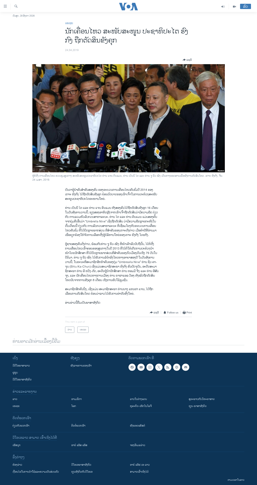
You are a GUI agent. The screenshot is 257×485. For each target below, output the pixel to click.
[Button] (187, 60)
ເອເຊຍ (69, 23)
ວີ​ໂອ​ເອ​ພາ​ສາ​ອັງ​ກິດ (81, 465)
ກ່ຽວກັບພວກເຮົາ (21, 426)
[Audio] (223, 6)
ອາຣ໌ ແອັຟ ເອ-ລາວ (140, 465)
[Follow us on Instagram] (150, 367)
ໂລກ (73, 406)
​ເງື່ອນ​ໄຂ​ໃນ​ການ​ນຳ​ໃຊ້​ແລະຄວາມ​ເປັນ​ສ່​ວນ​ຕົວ (36, 472)
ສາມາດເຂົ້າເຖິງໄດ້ (139, 472)
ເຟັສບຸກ (17, 445)
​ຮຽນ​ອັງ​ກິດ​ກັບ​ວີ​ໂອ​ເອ (82, 472)
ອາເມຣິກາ (76, 399)
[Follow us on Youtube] (140, 367)
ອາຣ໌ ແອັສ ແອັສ (79, 445)
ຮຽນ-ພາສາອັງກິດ (198, 406)
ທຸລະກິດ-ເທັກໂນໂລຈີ (141, 406)
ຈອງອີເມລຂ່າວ (137, 445)
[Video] (234, 6)
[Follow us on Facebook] (132, 367)
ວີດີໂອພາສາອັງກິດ (22, 380)
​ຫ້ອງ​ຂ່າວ (17, 465)
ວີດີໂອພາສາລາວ (21, 366)
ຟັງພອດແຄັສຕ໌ (137, 426)
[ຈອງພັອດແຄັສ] (185, 367)
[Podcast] (176, 367)
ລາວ (15, 399)
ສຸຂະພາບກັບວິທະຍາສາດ (202, 399)
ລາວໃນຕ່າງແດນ (138, 399)
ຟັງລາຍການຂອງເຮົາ (81, 366)
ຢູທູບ (15, 373)
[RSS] (167, 367)
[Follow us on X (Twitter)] (158, 367)
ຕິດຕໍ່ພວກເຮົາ (78, 426)
